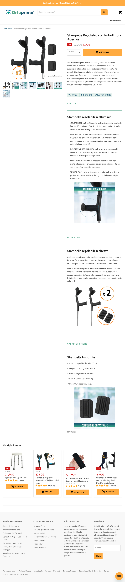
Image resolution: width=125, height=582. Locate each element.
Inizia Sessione (115, 21)
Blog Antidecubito (85, 571)
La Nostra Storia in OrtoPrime (44, 537)
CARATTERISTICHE (103, 95)
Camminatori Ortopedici (12, 543)
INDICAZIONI (86, 95)
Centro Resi (97, 571)
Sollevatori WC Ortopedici (13, 533)
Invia (98, 556)
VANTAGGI (73, 95)
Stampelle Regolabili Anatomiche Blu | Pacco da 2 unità (47, 480)
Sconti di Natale (39, 547)
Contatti (106, 571)
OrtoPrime (7, 29)
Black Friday (38, 544)
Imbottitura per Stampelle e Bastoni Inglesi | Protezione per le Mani (77, 481)
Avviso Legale (38, 571)
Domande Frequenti (70, 571)
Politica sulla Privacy (9, 571)
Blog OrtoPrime (39, 526)
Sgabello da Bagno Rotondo (17, 478)
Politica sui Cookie (25, 571)
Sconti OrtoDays (39, 540)
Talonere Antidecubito (11, 530)
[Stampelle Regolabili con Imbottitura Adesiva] (7, 85)
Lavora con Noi (39, 533)
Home (5, 20)
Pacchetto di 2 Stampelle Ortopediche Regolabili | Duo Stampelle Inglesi (106, 480)
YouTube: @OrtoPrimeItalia (43, 530)
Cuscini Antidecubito (11, 526)
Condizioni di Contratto (53, 571)
